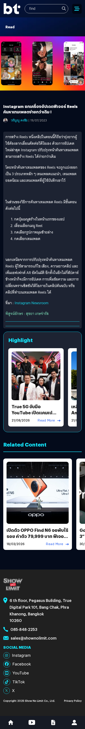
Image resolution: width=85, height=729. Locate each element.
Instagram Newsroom (31, 303)
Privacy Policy (73, 700)
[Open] (77, 9)
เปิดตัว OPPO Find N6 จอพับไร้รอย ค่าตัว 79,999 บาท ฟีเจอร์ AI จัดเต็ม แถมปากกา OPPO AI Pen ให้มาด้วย (37, 539)
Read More (46, 420)
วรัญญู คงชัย (19, 120)
